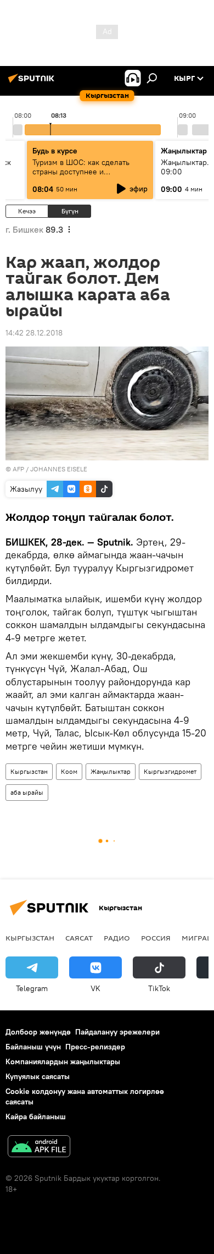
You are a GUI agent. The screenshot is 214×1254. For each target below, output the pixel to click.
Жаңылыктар (111, 771)
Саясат (79, 938)
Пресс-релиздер (95, 1047)
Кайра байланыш (35, 1116)
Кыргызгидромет (170, 771)
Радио (117, 938)
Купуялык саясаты (37, 1076)
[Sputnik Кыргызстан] (32, 82)
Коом (69, 771)
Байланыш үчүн (33, 1047)
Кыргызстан (29, 771)
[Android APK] (39, 1147)
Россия (156, 938)
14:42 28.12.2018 (34, 333)
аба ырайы (26, 792)
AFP (18, 469)
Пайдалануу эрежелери (117, 1032)
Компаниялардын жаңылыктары (62, 1061)
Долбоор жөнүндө (38, 1032)
